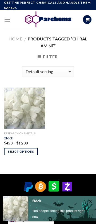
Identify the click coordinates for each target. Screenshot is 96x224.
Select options (21, 151)
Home (15, 38)
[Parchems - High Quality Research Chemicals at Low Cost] (48, 19)
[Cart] (87, 19)
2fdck (8, 138)
